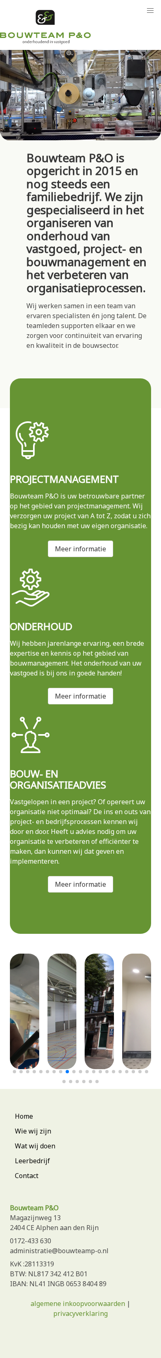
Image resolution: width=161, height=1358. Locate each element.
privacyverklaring (80, 1313)
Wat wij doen (35, 1145)
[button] (14, 1071)
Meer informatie (80, 548)
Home (24, 1116)
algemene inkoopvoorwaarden (78, 1303)
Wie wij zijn (33, 1131)
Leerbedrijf (32, 1160)
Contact (26, 1175)
